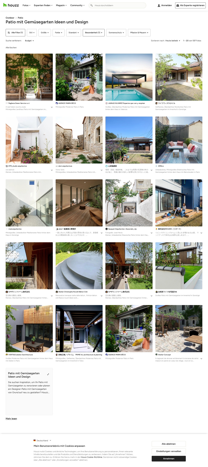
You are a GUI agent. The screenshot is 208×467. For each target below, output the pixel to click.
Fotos (25, 5)
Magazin (60, 5)
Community (76, 5)
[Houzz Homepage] (11, 5)
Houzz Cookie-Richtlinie (91, 457)
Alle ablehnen (169, 444)
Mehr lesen (11, 418)
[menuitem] (26, 5)
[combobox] (117, 5)
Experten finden (42, 5)
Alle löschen (11, 47)
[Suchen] (91, 5)
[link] (10, 17)
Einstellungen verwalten (168, 451)
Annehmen (168, 458)
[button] (15, 32)
